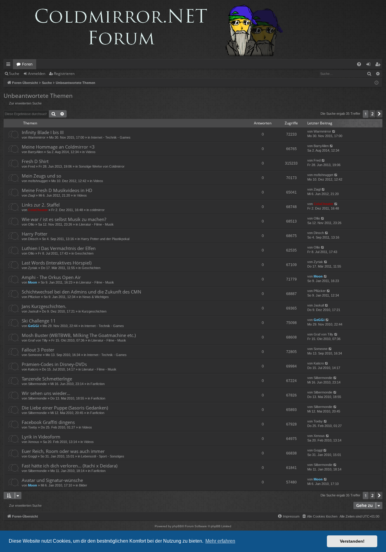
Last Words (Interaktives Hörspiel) (56, 263)
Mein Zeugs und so (41, 176)
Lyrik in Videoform (41, 437)
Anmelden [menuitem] (369, 65)
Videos (91, 152)
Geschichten (84, 253)
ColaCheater (38, 210)
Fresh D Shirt (35, 161)
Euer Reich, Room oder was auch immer (63, 451)
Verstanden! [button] (352, 541)
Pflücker (34, 297)
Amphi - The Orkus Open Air (51, 277)
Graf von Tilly (38, 340)
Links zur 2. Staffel (41, 205)
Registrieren (64, 73)
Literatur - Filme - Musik (96, 224)
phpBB (177, 526)
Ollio (31, 224)
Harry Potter (34, 234)
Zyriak (32, 268)
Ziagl (31, 195)
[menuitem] (359, 64)
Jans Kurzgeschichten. (44, 306)
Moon (32, 282)
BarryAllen (35, 152)
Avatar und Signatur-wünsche (52, 480)
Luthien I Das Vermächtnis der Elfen (59, 248)
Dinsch (33, 239)
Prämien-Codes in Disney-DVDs (54, 364)
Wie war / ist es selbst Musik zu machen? (64, 219)
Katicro (33, 369)
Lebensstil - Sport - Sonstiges (102, 456)
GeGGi (33, 326)
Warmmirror (37, 137)
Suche (14, 73)
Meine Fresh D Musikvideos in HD (57, 190)
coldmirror (97, 210)
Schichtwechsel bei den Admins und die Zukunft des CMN (81, 292)
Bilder (83, 485)
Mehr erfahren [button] (220, 541)
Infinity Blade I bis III (43, 132)
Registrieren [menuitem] (378, 65)
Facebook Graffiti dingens (48, 422)
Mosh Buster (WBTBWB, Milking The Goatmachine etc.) (79, 335)
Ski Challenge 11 (39, 321)
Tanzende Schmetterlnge (47, 379)
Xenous (33, 442)
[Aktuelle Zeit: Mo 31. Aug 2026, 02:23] (376, 82)
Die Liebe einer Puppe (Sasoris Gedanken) (65, 408)
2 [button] (372, 114)
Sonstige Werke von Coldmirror (102, 166)
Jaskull (33, 311)
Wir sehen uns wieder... (46, 393)
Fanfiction (97, 384)
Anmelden (36, 73)
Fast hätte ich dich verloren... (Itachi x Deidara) (69, 466)
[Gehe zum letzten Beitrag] (334, 131)
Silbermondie (37, 384)
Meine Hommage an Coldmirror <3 (58, 147)
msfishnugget (38, 181)
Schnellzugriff (9, 65)
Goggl (32, 456)
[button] (379, 113)
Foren (27, 64)
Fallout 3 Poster (38, 350)
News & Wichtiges (95, 297)
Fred (31, 166)
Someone (35, 355)
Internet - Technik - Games (111, 137)
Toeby (32, 427)
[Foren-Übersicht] (147, 29)
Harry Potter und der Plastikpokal (105, 239)
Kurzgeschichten (94, 311)
